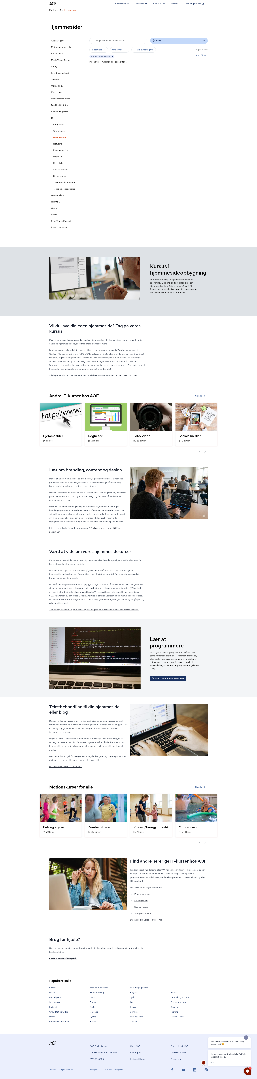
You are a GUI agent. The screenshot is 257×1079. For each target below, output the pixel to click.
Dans (92, 997)
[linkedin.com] (194, 1069)
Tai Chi (133, 1021)
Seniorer (55, 79)
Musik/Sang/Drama (60, 60)
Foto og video (141, 900)
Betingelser (94, 1069)
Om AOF (157, 3)
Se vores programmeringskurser (168, 678)
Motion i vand (177, 1016)
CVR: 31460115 (97, 1059)
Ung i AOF (135, 1046)
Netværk (57, 143)
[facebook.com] (172, 1069)
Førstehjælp (55, 997)
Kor (131, 1002)
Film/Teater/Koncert (61, 221)
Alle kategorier (58, 40)
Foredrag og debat (60, 73)
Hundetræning (97, 992)
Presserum (176, 1059)
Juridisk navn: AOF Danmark (103, 1052)
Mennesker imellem (60, 98)
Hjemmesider (60, 137)
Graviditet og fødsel (58, 1011)
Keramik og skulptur (180, 997)
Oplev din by (57, 85)
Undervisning (120, 3)
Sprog (54, 66)
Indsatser (139, 3)
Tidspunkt (97, 49)
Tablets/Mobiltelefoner (64, 182)
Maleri (52, 1016)
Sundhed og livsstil (60, 111)
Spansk (52, 987)
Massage (94, 1011)
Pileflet (93, 1021)
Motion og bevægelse (61, 47)
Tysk (132, 997)
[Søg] (93, 40)
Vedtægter (135, 1052)
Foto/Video (58, 124)
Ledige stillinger (138, 1059)
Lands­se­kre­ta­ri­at (179, 1052)
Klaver (133, 1007)
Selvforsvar (54, 1002)
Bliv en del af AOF (179, 1046)
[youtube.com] (183, 1069)
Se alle (198, 395)
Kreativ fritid (57, 53)
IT (60, 10)
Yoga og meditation (99, 987)
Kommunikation (58, 195)
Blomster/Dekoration (59, 1021)
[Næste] (205, 451)
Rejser (54, 214)
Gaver (54, 208)
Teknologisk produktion (64, 188)
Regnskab (58, 163)
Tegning (174, 1011)
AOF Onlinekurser (98, 1046)
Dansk (52, 992)
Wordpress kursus (142, 913)
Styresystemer (60, 176)
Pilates (174, 992)
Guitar (93, 1007)
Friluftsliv (55, 201)
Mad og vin (56, 92)
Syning (93, 1016)
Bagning (174, 1007)
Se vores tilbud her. (127, 375)
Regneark (57, 156)
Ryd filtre (201, 55)
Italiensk (53, 1007)
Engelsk (134, 992)
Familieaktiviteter (59, 105)
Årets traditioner (59, 227)
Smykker (134, 1011)
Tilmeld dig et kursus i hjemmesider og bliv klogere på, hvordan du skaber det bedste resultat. (94, 609)
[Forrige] (199, 451)
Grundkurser (59, 130)
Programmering (60, 150)
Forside (52, 10)
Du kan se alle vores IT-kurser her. (65, 766)
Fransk (93, 1002)
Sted (158, 40)
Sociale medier (60, 169)
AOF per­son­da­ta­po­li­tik (114, 1069)
